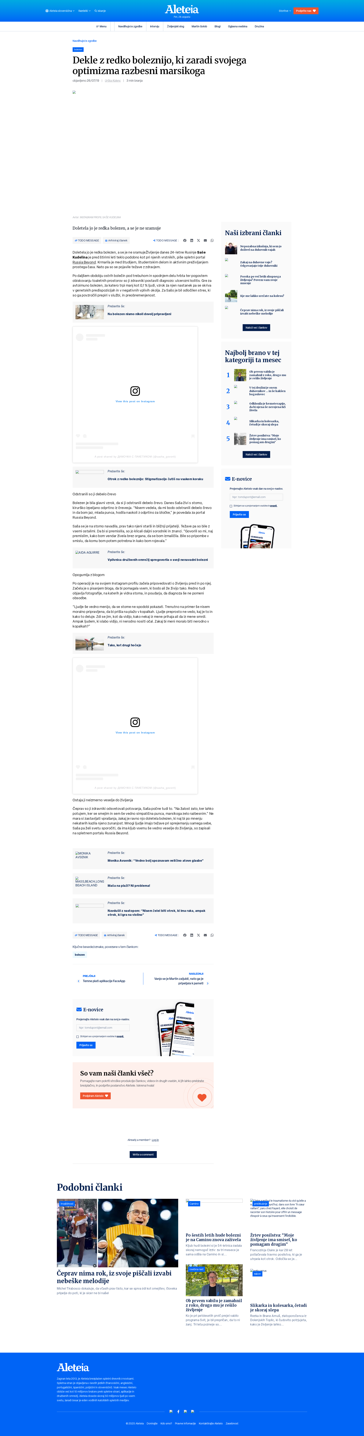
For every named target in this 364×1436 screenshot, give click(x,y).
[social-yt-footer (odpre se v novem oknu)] (171, 1412)
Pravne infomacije (185, 1423)
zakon (257, 1274)
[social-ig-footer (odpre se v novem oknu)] (193, 1412)
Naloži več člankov (256, 327)
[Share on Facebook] (184, 240)
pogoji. (120, 1036)
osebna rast (196, 1269)
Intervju (154, 26)
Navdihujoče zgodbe (130, 26)
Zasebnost (232, 1423)
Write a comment (143, 1154)
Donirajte (152, 1423)
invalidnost (67, 1203)
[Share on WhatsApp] (212, 240)
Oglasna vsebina (237, 26)
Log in (155, 1140)
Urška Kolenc (113, 81)
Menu (103, 26)
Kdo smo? (166, 1423)
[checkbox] (77, 1037)
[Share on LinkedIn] (191, 240)
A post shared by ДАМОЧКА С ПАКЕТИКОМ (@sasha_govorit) (135, 456)
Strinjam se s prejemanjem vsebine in (102, 1036)
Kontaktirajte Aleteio (211, 1423)
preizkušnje (260, 1203)
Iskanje (102, 11)
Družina (259, 26)
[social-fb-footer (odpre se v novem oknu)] (178, 1412)
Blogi (217, 26)
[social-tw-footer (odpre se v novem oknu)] (185, 1412)
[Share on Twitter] (198, 240)
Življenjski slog (175, 26)
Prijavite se (86, 1045)
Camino (194, 1203)
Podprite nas (303, 11)
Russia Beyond (84, 262)
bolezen (80, 954)
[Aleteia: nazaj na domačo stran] (182, 9)
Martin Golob (199, 26)
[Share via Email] (205, 240)
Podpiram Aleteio (93, 1096)
